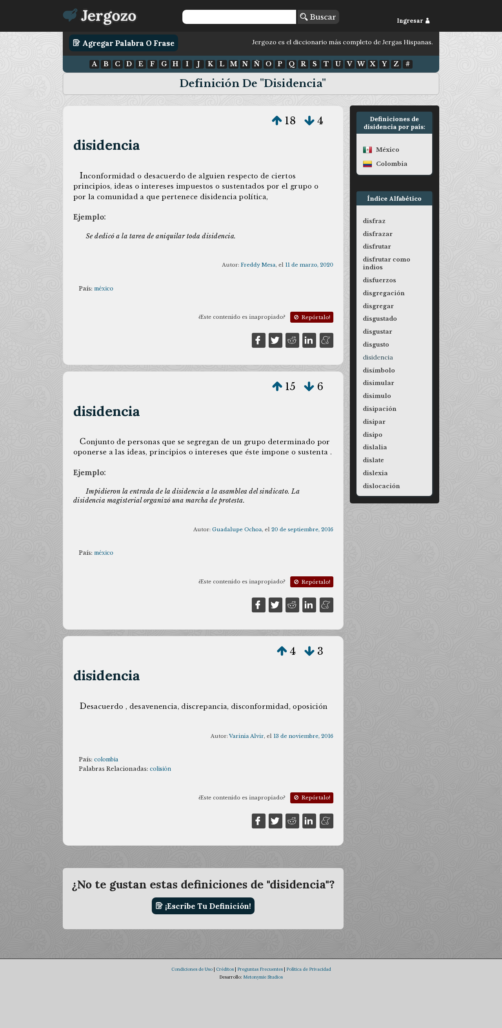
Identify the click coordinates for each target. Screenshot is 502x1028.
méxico (103, 288)
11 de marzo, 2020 (309, 265)
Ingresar (411, 20)
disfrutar (377, 246)
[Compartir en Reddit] (292, 339)
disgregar (378, 306)
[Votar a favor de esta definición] (277, 120)
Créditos (225, 969)
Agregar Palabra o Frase (127, 42)
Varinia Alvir (246, 736)
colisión (160, 768)
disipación (380, 408)
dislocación (381, 486)
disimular (378, 383)
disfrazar (378, 234)
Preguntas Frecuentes (260, 969)
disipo (372, 434)
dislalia (375, 447)
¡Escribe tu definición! (207, 905)
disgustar (377, 331)
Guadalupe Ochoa (237, 529)
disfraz (374, 221)
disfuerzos (379, 280)
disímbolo (379, 370)
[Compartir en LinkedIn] (309, 339)
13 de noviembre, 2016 (303, 736)
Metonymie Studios (263, 977)
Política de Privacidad (308, 969)
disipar (374, 421)
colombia (106, 759)
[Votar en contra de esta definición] (309, 120)
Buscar (321, 17)
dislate (373, 460)
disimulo (377, 396)
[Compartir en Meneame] (326, 339)
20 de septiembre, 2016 (302, 529)
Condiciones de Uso (192, 969)
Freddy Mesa (258, 265)
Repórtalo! (315, 317)
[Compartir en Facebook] (259, 339)
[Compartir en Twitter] (275, 339)
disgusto (376, 344)
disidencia (106, 145)
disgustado (380, 318)
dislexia (375, 473)
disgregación (384, 293)
